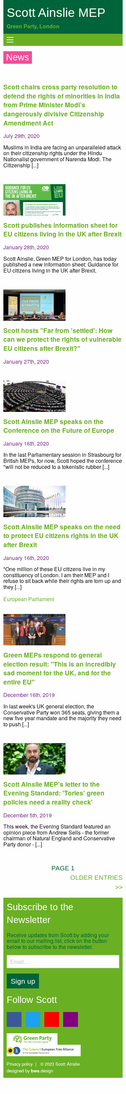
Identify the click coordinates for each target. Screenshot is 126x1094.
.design (42, 1070)
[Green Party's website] (32, 1038)
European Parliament (28, 599)
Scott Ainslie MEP (56, 13)
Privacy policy (20, 1064)
